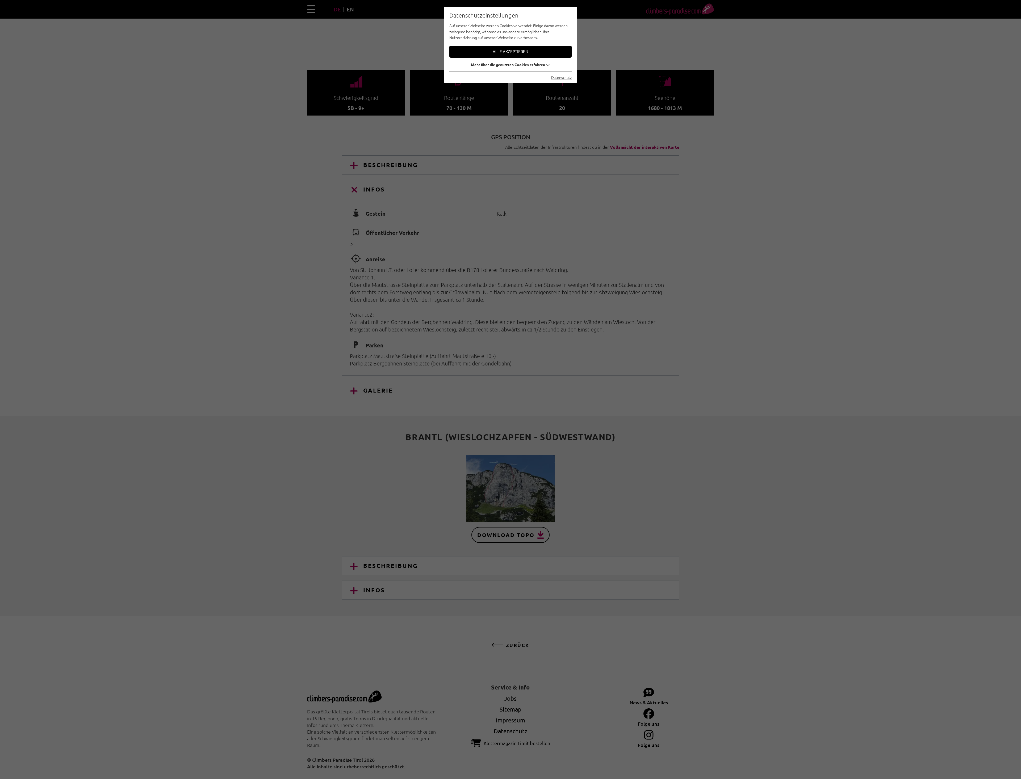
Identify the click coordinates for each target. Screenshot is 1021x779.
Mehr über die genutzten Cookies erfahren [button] (508, 64)
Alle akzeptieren (510, 51)
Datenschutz (561, 77)
